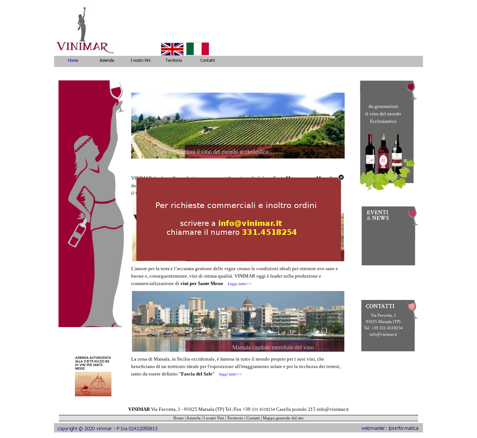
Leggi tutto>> (240, 284)
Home (178, 418)
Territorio (235, 418)
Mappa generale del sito (283, 418)
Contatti (253, 418)
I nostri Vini (213, 418)
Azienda (193, 418)
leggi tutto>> (230, 374)
